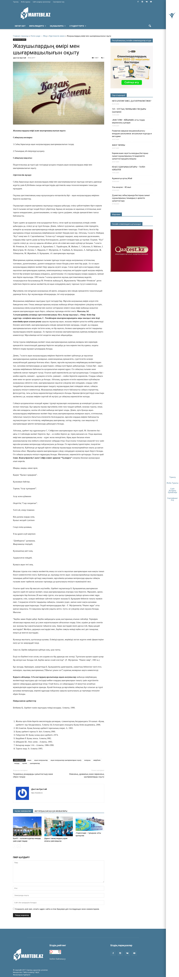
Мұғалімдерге (36, 26)
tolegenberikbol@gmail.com (78, 959)
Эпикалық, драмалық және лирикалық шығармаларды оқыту (86, 775)
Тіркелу (15, 2)
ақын (29, 760)
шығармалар (35, 763)
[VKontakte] (147, 2)
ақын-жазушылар (41, 760)
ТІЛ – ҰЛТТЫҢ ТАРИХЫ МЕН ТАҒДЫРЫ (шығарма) (129, 110)
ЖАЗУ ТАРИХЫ (118, 145)
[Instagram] (142, 2)
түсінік (24, 763)
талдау (16, 763)
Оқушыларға (57, 26)
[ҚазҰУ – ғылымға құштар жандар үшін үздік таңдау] (27, 826)
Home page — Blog (39, 36)
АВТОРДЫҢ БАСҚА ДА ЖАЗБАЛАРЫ (51, 811)
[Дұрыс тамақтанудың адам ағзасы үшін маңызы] (58, 826)
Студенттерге (76, 26)
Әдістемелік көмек (57, 36)
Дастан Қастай (19, 58)
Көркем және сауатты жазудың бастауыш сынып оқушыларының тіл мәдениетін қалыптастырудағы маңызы (130, 156)
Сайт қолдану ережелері (41, 2)
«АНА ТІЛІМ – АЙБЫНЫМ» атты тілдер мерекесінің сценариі (128, 121)
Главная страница (21, 36)
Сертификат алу (58, 2)
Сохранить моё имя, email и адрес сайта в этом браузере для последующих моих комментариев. (57, 909)
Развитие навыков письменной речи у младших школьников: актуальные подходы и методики (132, 133)
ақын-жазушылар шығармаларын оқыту (66, 760)
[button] (150, 26)
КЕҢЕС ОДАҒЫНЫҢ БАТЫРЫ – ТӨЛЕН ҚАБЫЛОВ (128, 168)
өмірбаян (97, 760)
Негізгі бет (20, 26)
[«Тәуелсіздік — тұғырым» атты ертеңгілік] (90, 824)
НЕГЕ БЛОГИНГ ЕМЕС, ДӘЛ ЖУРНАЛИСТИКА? (131, 101)
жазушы (87, 760)
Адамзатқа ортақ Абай (122, 178)
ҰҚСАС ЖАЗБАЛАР (23, 811)
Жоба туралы (25, 2)
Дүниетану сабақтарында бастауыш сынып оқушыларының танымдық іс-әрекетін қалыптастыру (131, 198)
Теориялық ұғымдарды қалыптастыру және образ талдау (33, 775)
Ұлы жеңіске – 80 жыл (121, 187)
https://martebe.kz (37, 793)
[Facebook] (138, 2)
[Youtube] (151, 2)
